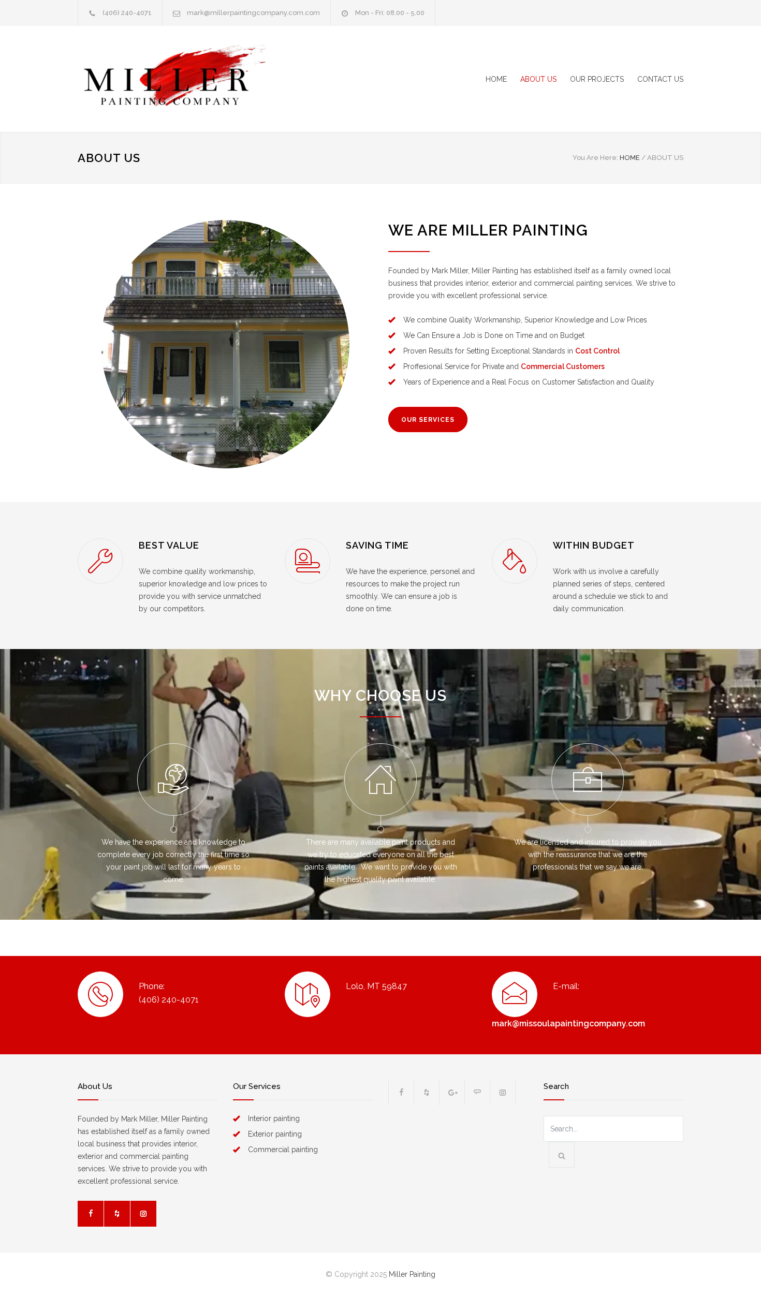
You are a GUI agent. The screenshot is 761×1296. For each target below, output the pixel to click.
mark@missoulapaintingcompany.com (568, 1023)
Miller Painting (412, 1274)
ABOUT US (538, 79)
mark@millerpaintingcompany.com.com (253, 13)
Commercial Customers (563, 366)
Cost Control (597, 351)
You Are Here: (595, 157)
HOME (496, 79)
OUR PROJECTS (597, 79)
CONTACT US (660, 79)
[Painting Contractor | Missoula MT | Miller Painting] (173, 79)
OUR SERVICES (428, 419)
